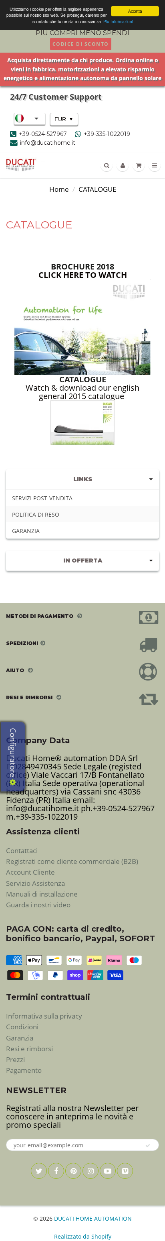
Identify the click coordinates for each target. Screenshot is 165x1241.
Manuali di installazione (42, 894)
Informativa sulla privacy (44, 1016)
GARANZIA (26, 531)
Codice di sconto (80, 44)
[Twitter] (39, 1171)
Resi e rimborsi (29, 1048)
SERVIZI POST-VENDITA (42, 498)
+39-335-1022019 (107, 134)
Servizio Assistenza (35, 883)
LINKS (82, 479)
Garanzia (19, 1037)
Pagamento (24, 1070)
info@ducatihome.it (47, 142)
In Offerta (82, 560)
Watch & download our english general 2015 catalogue (82, 391)
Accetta (135, 11)
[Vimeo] (125, 1171)
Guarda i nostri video (38, 904)
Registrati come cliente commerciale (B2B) (72, 861)
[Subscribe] (148, 1145)
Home (59, 189)
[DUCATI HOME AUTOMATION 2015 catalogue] (82, 422)
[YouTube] (108, 1171)
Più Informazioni (118, 21)
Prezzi (15, 1059)
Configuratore (13, 753)
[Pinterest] (73, 1171)
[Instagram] (90, 1171)
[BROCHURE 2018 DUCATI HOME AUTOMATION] (82, 326)
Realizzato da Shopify (82, 1236)
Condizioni (22, 1026)
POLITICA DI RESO (35, 514)
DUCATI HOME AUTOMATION (93, 1218)
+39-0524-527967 (43, 134)
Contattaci (22, 850)
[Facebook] (56, 1171)
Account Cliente (30, 872)
